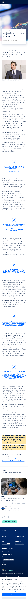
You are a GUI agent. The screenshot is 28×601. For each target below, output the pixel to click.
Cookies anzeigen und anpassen (16, 591)
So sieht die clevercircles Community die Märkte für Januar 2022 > (13, 460)
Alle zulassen (14, 594)
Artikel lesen (5, 503)
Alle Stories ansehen (10, 521)
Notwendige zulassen (14, 598)
